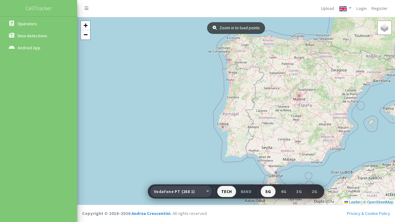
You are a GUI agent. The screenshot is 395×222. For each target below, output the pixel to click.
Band (246, 191)
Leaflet (354, 201)
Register (380, 8)
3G (299, 191)
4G (283, 191)
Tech (226, 191)
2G (314, 191)
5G (268, 191)
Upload (327, 8)
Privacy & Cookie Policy (368, 213)
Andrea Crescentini (150, 213)
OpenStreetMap (380, 201)
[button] (345, 8)
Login (361, 8)
